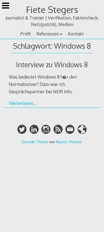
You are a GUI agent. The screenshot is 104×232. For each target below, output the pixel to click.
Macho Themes (69, 141)
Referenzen (47, 34)
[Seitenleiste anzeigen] (5, 6)
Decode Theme (35, 141)
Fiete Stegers (52, 9)
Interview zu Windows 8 (52, 64)
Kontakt (76, 34)
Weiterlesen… (22, 103)
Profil (25, 34)
